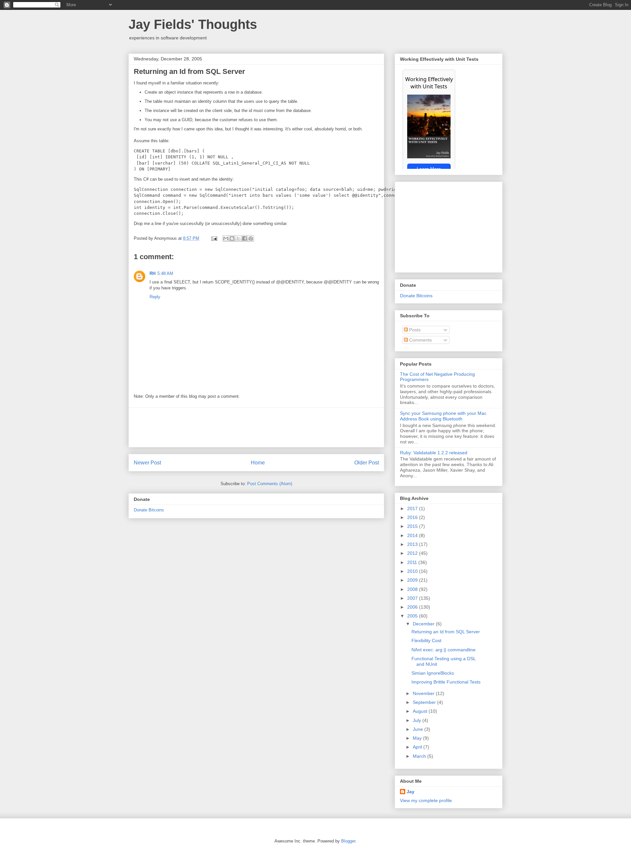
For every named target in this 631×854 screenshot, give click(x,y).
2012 (413, 553)
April (418, 747)
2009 (413, 580)
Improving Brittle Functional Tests (445, 682)
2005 (413, 615)
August (421, 711)
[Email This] (225, 238)
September (425, 702)
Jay (410, 791)
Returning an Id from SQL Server (445, 631)
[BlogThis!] (232, 238)
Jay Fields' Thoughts (193, 24)
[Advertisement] (256, 427)
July (417, 720)
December (424, 623)
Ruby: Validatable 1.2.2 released (433, 452)
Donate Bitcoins (149, 509)
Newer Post (147, 462)
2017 (413, 508)
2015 (413, 526)
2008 (413, 589)
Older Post (366, 462)
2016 (413, 517)
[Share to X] (238, 238)
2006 (413, 607)
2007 (413, 598)
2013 (413, 544)
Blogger (348, 841)
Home (258, 462)
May (418, 738)
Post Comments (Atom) (269, 483)
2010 (413, 571)
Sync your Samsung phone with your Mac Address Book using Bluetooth (443, 416)
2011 (412, 562)
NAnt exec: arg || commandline (443, 649)
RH (152, 273)
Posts (414, 329)
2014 (413, 535)
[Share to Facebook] (244, 238)
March (420, 756)
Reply (155, 296)
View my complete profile (426, 800)
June (418, 729)
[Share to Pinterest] (250, 238)
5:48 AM (165, 273)
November (424, 693)
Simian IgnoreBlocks (432, 673)
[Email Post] (214, 238)
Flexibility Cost (426, 640)
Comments (420, 340)
